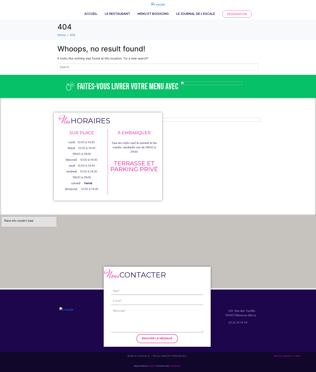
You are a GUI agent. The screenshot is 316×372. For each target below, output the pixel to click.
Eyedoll (152, 366)
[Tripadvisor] (76, 323)
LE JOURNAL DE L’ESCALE (195, 14)
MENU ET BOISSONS (153, 14)
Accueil (90, 14)
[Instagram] (66, 323)
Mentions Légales (282, 355)
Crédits (297, 355)
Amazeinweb (175, 366)
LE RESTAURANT (117, 14)
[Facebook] (56, 323)
